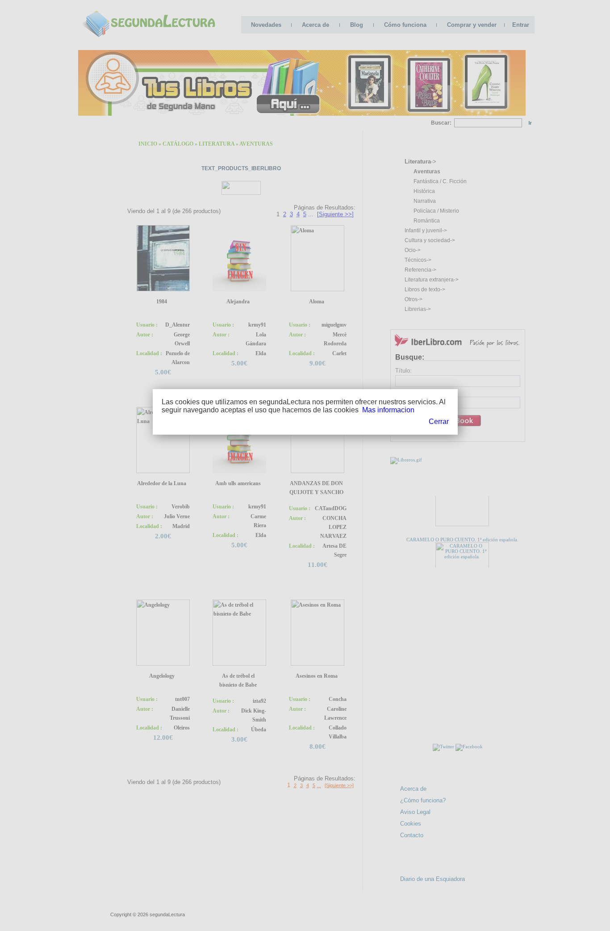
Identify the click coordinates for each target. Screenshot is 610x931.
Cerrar (439, 421)
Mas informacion (388, 410)
